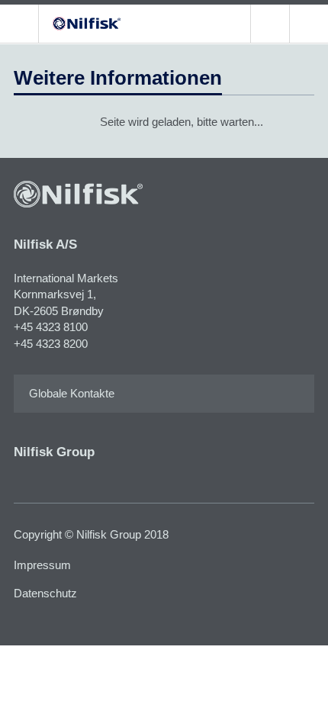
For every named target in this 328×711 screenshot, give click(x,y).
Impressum (42, 564)
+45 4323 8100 (51, 326)
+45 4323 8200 (51, 343)
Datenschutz (45, 593)
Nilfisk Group (54, 452)
